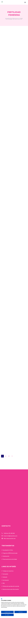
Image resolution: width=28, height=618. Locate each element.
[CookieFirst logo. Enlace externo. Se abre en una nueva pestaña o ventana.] (1, 598)
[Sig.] (12, 456)
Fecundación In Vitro (8, 550)
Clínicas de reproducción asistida (11, 586)
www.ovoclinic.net (11, 538)
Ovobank (5, 577)
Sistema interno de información (11, 589)
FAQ (4, 583)
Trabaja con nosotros (8, 571)
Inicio (19, 4)
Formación (5, 574)
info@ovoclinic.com (12, 536)
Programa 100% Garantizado (10, 553)
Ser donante (6, 580)
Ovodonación (6, 556)
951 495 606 (12, 533)
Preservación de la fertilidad (10, 559)
